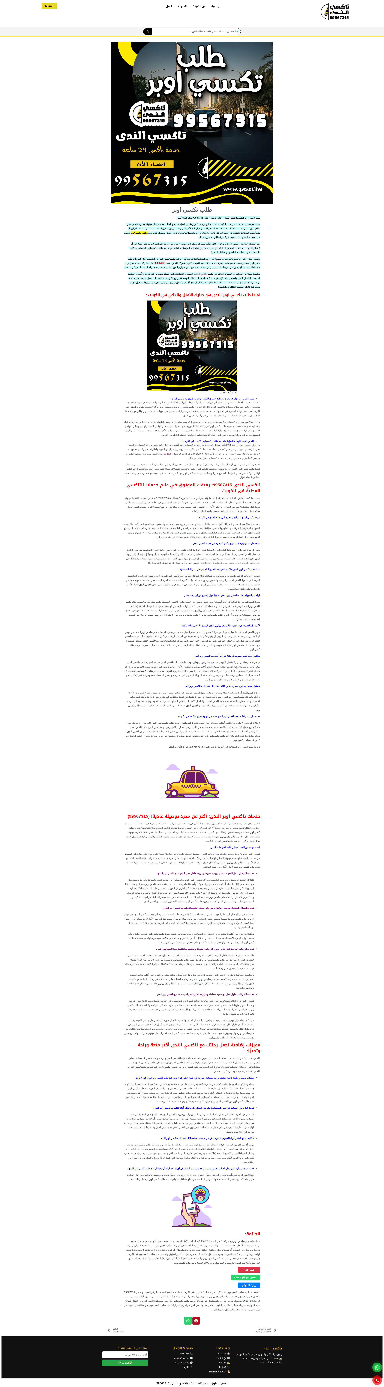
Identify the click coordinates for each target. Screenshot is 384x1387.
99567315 (159, 263)
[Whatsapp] (188, 1321)
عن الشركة (199, 6)
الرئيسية (216, 6)
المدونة (182, 6)
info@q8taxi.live (181, 1358)
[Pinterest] (196, 1321)
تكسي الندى (200, 274)
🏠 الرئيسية (224, 1354)
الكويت (167, 453)
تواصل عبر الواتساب (245, 1277)
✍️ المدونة (224, 1363)
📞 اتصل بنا (224, 1367)
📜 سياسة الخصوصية (219, 1372)
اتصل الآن (249, 1270)
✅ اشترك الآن (125, 1362)
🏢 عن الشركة (223, 1358)
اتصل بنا (167, 6)
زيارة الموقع (249, 1285)
